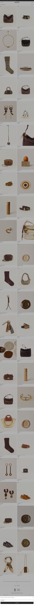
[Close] (33, 597)
